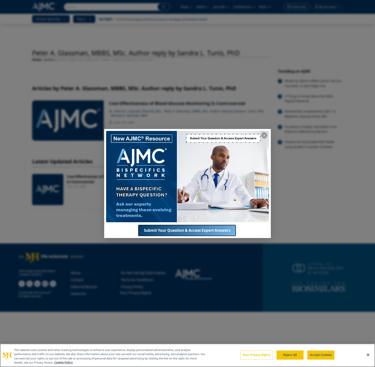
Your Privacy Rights (256, 355)
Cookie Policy (63, 362)
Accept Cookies (321, 355)
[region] (187, 355)
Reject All (290, 355)
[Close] (368, 354)
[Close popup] (264, 135)
